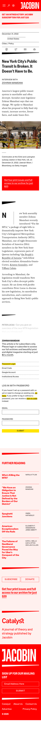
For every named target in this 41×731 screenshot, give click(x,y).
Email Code (7, 368)
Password (7, 419)
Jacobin (29, 15)
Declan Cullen (32, 545)
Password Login (9, 364)
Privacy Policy (30, 709)
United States (13, 39)
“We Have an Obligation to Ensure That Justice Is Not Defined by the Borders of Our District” (10, 496)
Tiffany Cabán (9, 268)
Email (5, 408)
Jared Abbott (31, 530)
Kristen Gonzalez (18, 264)
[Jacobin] (30, 5)
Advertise (7, 709)
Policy (11, 44)
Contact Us (31, 704)
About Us (18, 704)
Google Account (9, 372)
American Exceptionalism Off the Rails (10, 529)
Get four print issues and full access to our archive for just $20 (18, 183)
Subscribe (11, 579)
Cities (4, 44)
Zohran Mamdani (12, 83)
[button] (4, 5)
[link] (13, 5)
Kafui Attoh (30, 543)
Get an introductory (13, 15)
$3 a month (7, 355)
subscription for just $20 (15, 18)
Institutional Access (10, 377)
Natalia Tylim (31, 475)
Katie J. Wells (31, 541)
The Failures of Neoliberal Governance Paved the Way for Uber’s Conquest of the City (10, 549)
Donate (30, 579)
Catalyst (6, 704)
